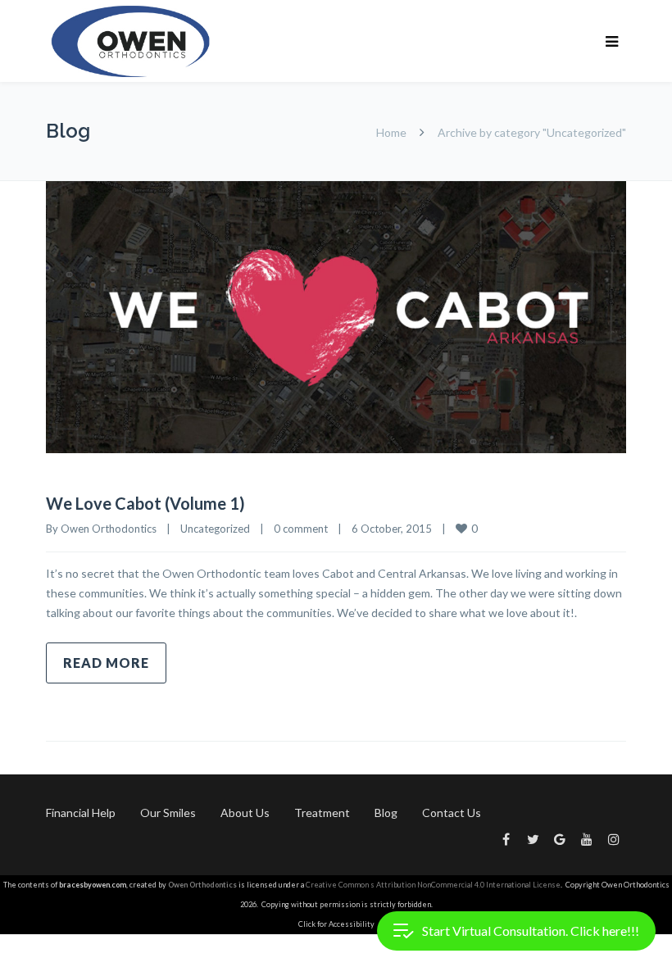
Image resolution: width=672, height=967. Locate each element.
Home (391, 132)
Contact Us (451, 812)
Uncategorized (215, 528)
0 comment (301, 528)
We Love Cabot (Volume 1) (145, 503)
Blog (386, 812)
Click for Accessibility (336, 923)
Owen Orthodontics (109, 528)
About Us (245, 812)
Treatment (322, 812)
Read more (106, 662)
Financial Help (81, 812)
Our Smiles (168, 812)
